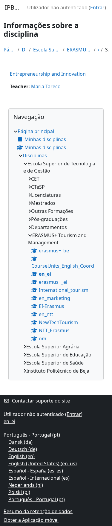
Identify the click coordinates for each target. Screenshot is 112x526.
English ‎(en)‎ (21, 456)
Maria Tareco (46, 86)
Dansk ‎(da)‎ (20, 442)
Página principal (9, 49)
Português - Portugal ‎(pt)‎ (32, 435)
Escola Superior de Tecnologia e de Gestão (47, 49)
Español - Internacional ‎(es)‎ (39, 478)
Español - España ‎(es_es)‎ (35, 470)
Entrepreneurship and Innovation (48, 74)
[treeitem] (56, 251)
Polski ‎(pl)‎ (19, 492)
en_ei (98, 49)
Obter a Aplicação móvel (31, 520)
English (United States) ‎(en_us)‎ (42, 463)
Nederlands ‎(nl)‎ (25, 485)
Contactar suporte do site (41, 400)
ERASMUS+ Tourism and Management (79, 49)
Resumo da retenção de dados (38, 511)
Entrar (97, 7)
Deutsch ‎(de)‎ (22, 449)
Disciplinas (24, 49)
